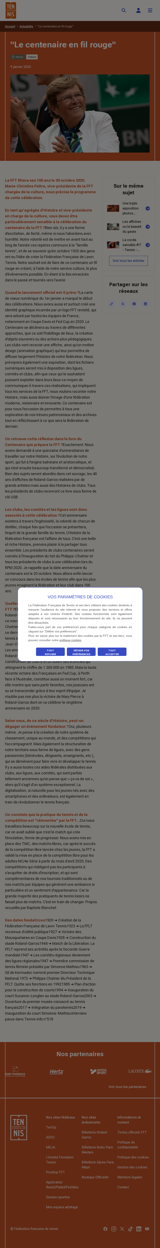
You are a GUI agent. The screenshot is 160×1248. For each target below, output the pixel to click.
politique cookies (70, 640)
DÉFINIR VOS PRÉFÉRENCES (81, 652)
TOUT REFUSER (50, 652)
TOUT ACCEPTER (112, 652)
